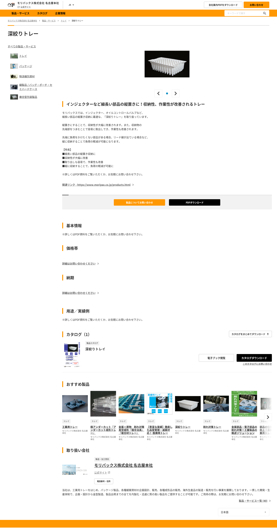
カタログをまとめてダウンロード (248, 334)
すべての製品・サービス (22, 46)
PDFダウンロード (195, 202)
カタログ (42, 13)
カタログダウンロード (254, 358)
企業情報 (60, 13)
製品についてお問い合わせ (139, 202)
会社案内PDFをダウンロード (223, 4)
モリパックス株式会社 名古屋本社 (123, 465)
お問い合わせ (256, 4)
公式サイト (26, 6)
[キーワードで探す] (264, 13)
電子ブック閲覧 (216, 358)
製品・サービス (20, 13)
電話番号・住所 (103, 481)
